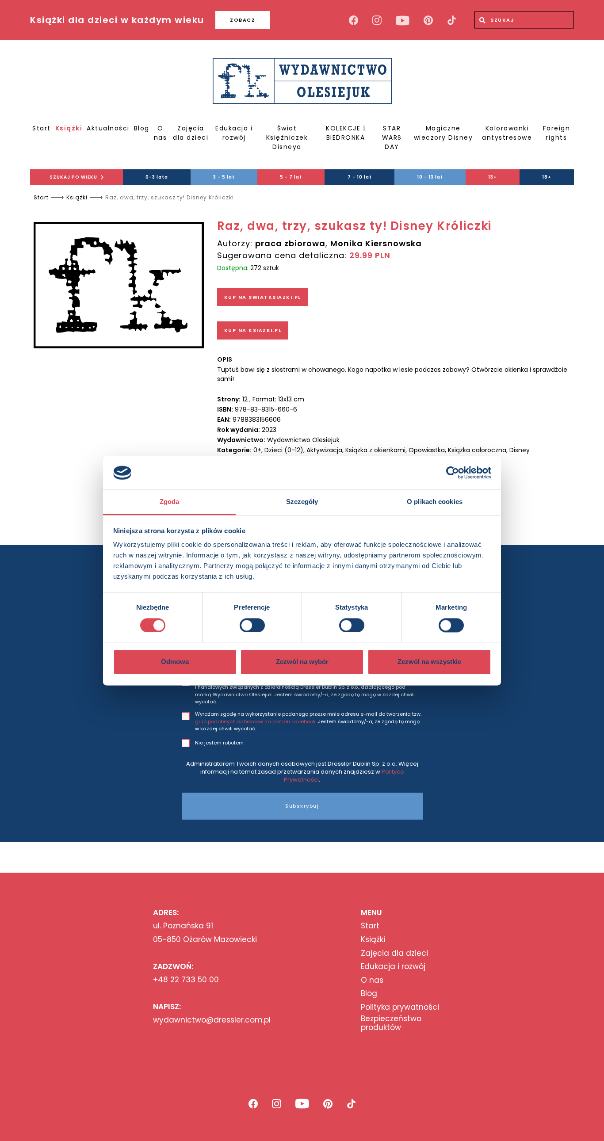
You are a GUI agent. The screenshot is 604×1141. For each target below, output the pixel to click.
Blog (141, 128)
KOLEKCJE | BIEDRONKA (345, 133)
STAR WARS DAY (392, 137)
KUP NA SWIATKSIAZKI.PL (262, 297)
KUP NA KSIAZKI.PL (253, 330)
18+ (546, 177)
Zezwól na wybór (302, 662)
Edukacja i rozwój (233, 133)
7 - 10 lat (360, 177)
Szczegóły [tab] (302, 502)
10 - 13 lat (430, 177)
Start (41, 128)
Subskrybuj (302, 805)
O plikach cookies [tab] (435, 502)
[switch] (252, 625)
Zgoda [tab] (170, 502)
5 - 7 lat (291, 177)
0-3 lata (156, 177)
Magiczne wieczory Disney (443, 133)
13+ (492, 177)
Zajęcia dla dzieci (190, 133)
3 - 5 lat (224, 177)
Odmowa (175, 662)
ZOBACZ (242, 19)
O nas (160, 133)
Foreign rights (556, 133)
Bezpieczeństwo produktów (391, 1023)
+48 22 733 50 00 (186, 979)
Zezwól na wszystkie (429, 662)
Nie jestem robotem (219, 742)
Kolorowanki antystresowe (507, 133)
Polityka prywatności (400, 1007)
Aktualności (108, 128)
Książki (69, 128)
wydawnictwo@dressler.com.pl (212, 1020)
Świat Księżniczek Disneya (287, 137)
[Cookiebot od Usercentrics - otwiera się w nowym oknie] (452, 472)
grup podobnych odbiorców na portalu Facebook (255, 721)
